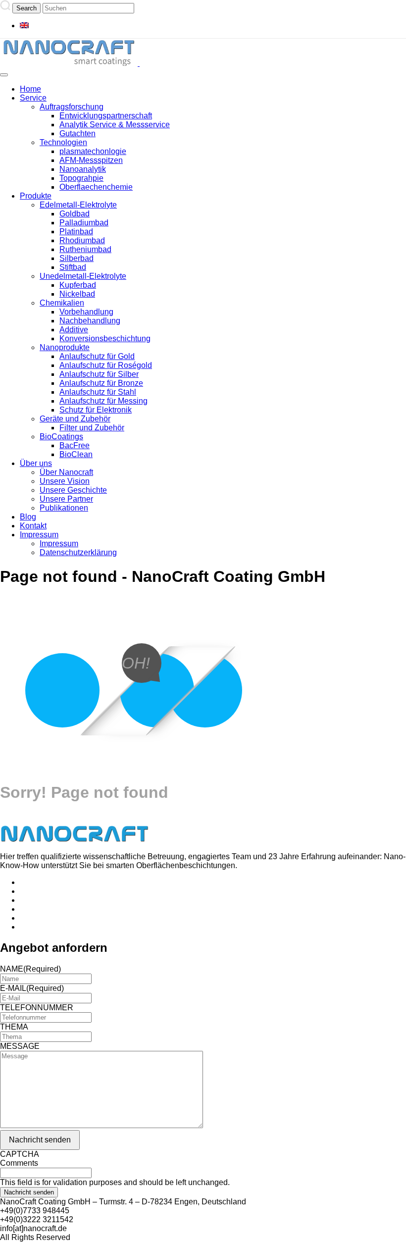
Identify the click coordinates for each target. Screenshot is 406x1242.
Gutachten (77, 133)
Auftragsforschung (71, 107)
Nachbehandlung (89, 320)
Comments (19, 1163)
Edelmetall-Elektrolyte (78, 205)
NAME (30, 969)
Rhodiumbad (82, 240)
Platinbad (76, 231)
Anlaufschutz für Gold (97, 356)
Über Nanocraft (66, 472)
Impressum (39, 534)
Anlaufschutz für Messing (103, 401)
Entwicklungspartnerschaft (105, 115)
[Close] (4, 74)
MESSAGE (20, 1046)
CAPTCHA (19, 1154)
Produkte (35, 196)
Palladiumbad (83, 222)
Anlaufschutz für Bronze (101, 383)
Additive (73, 329)
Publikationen (64, 508)
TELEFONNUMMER (36, 1007)
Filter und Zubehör (91, 427)
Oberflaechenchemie (96, 187)
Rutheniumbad (85, 249)
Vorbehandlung (86, 312)
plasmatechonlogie (92, 151)
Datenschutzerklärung (78, 552)
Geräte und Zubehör (75, 418)
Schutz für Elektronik (95, 410)
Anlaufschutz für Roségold (105, 365)
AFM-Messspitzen (91, 160)
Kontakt (33, 525)
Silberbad (76, 258)
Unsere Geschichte (73, 490)
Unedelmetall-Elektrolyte (83, 276)
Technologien (63, 142)
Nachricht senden (40, 1140)
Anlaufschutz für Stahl (97, 392)
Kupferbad (77, 285)
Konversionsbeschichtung (105, 338)
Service (33, 98)
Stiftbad (72, 267)
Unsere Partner (66, 499)
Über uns (36, 463)
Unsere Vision (65, 481)
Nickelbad (77, 294)
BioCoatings (61, 436)
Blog (28, 517)
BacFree (74, 445)
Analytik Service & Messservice (114, 124)
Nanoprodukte (65, 347)
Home (30, 89)
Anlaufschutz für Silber (99, 374)
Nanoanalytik (82, 169)
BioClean (76, 454)
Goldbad (74, 213)
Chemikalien (62, 303)
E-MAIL (32, 988)
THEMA (14, 1027)
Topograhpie (81, 178)
